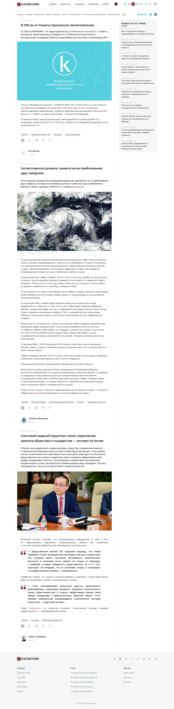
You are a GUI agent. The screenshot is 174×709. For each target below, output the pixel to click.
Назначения (38, 14)
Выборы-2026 (114, 14)
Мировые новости (97, 402)
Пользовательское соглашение (83, 673)
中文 (141, 4)
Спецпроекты (75, 14)
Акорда (28, 14)
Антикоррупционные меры (81, 686)
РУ (133, 4)
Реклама (127, 682)
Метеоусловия (38, 402)
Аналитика (93, 4)
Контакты (128, 677)
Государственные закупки (81, 691)
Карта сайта (129, 673)
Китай (25, 135)
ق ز (145, 4)
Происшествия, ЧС (40, 135)
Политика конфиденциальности (83, 677)
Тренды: (20, 14)
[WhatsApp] (29, 140)
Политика (21, 677)
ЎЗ (150, 4)
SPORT (106, 4)
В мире (35, 620)
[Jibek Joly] (143, 14)
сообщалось (34, 608)
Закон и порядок (53, 14)
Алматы (57, 135)
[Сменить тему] (117, 4)
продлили (40, 390)
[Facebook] (43, 140)
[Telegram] (36, 140)
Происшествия (72, 135)
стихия (80, 402)
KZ (125, 4)
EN (137, 4)
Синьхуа (79, 187)
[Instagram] (23, 140)
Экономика (22, 686)
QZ (129, 4)
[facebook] (132, 659)
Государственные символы (82, 682)
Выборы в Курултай (52, 620)
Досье (64, 14)
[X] (49, 140)
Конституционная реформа (94, 14)
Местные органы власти (61, 402)
